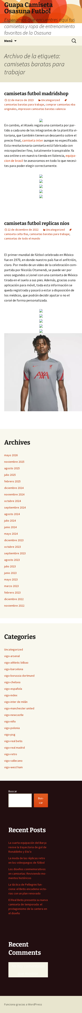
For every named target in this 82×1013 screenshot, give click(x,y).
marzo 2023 (11, 586)
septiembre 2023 (15, 553)
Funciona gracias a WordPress (23, 1004)
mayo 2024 (11, 534)
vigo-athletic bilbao (16, 662)
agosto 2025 (12, 468)
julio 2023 (10, 566)
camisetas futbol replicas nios (36, 223)
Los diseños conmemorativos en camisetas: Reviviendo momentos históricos (27, 873)
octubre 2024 (12, 501)
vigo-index (10, 695)
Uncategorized (50, 100)
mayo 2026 (11, 455)
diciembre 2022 (14, 599)
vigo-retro (10, 754)
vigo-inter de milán (16, 702)
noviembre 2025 (14, 462)
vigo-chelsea (12, 682)
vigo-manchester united (19, 708)
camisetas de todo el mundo (22, 238)
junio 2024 (10, 527)
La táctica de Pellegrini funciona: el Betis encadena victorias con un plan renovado (27, 889)
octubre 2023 (12, 547)
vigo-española (13, 689)
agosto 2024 (12, 514)
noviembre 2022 (14, 605)
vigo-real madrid (14, 747)
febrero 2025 (12, 481)
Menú (8, 41)
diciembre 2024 (14, 488)
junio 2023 (10, 573)
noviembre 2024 (14, 494)
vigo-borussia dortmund (19, 676)
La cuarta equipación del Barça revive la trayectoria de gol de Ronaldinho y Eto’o (27, 847)
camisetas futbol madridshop (36, 93)
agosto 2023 (12, 560)
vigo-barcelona (13, 669)
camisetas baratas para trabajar (49, 234)
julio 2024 (10, 520)
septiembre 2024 (15, 507)
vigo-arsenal (12, 656)
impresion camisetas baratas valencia (42, 109)
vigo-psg (9, 734)
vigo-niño (10, 721)
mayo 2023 (11, 579)
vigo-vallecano (13, 761)
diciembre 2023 (14, 540)
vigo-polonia (12, 728)
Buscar (12, 791)
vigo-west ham (13, 767)
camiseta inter (32, 140)
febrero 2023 (12, 592)
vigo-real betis (13, 741)
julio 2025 (10, 475)
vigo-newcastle (14, 715)
